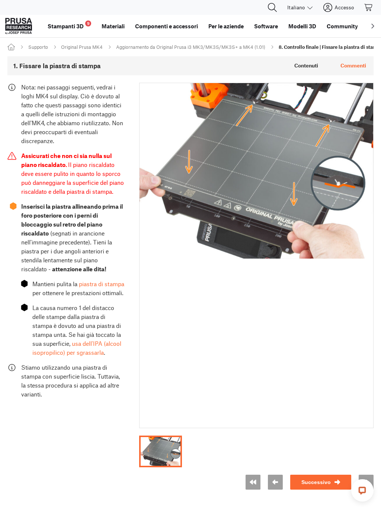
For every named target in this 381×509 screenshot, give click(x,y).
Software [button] (266, 26)
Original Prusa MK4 (82, 47)
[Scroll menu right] (373, 26)
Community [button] (342, 26)
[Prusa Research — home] (18, 26)
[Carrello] (368, 7)
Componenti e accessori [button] (166, 26)
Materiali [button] (113, 26)
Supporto (38, 47)
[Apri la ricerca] (272, 7)
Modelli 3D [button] (302, 26)
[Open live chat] (362, 490)
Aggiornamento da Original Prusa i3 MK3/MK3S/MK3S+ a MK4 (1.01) (190, 47)
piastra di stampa (101, 283)
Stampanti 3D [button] (69, 25)
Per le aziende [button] (226, 26)
